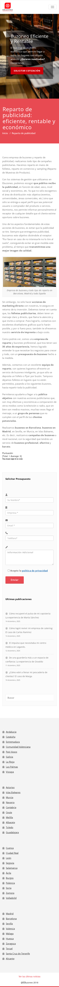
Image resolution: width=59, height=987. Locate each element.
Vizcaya (10, 775)
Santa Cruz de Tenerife (18, 957)
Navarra (10, 806)
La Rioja (10, 765)
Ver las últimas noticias (29, 980)
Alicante (10, 962)
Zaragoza (11, 947)
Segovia (10, 866)
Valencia (10, 932)
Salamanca (11, 871)
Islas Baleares (13, 796)
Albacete (10, 825)
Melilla (9, 820)
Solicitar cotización (27, 70)
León (8, 861)
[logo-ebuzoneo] (7, 7)
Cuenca (10, 851)
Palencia (10, 886)
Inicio (5, 133)
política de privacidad (35, 574)
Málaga (9, 937)
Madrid (9, 917)
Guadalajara (12, 835)
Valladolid (11, 901)
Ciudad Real (12, 856)
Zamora (10, 896)
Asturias (10, 791)
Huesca (10, 942)
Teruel (9, 952)
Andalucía (11, 735)
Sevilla (9, 927)
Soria (8, 891)
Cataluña (10, 740)
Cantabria (11, 811)
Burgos (9, 881)
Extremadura (13, 745)
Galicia (9, 760)
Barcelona (11, 922)
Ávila (8, 876)
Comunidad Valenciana (18, 750)
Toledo (9, 830)
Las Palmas (12, 770)
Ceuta (9, 816)
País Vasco (11, 755)
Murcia (9, 801)
